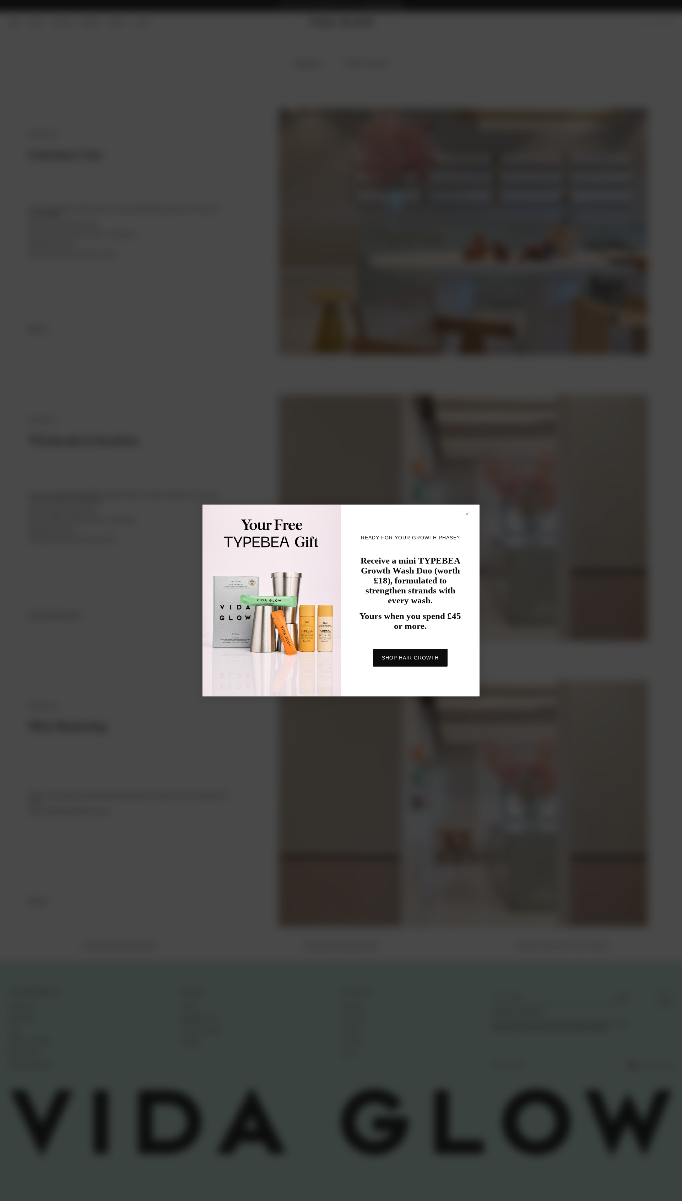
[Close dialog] (470, 513)
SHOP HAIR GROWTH (410, 658)
